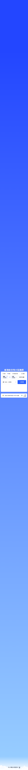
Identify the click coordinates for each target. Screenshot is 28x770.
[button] (25, 1)
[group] (6, 377)
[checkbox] (23, 374)
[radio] (4, 374)
